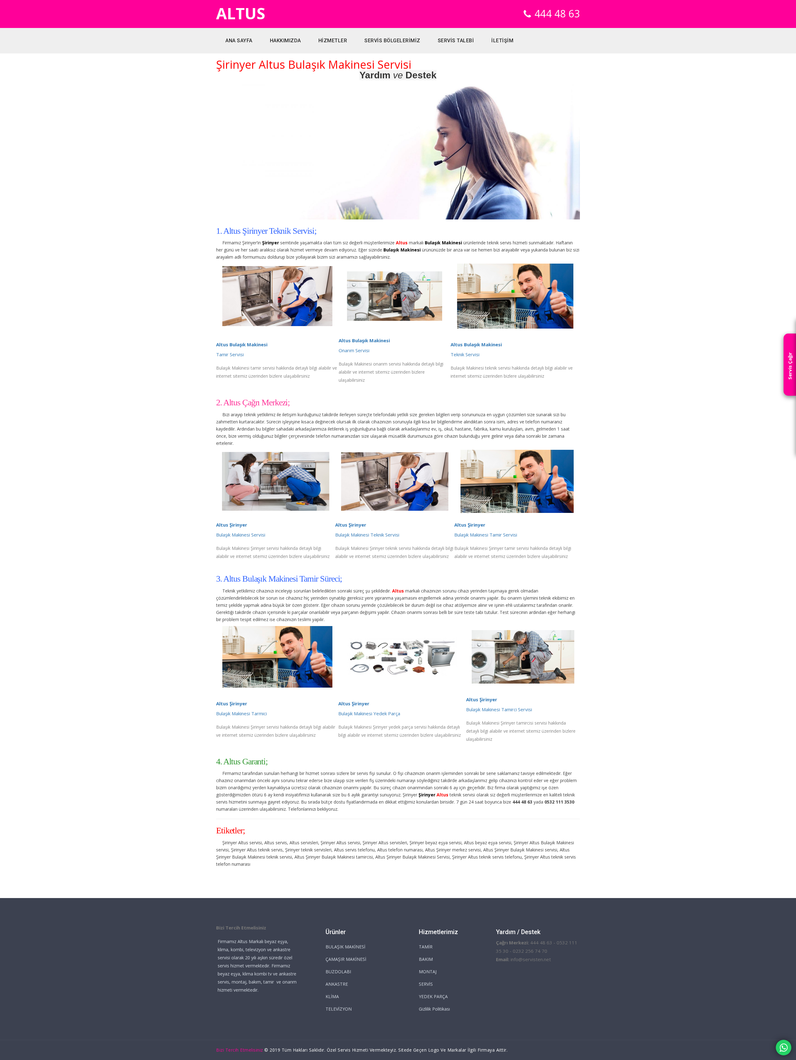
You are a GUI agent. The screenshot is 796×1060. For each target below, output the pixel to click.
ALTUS (240, 13)
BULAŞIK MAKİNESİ (345, 947)
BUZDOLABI (338, 972)
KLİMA (332, 996)
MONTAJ (428, 972)
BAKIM (426, 959)
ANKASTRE (337, 984)
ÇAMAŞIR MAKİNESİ (346, 959)
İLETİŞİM (502, 41)
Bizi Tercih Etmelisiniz (239, 1050)
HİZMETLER (332, 41)
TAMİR (426, 947)
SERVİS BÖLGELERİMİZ (392, 41)
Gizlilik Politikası (434, 1009)
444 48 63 (557, 13)
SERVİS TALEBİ (456, 41)
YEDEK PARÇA (433, 996)
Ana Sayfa (238, 41)
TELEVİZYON (339, 1009)
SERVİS (426, 984)
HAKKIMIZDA (285, 41)
